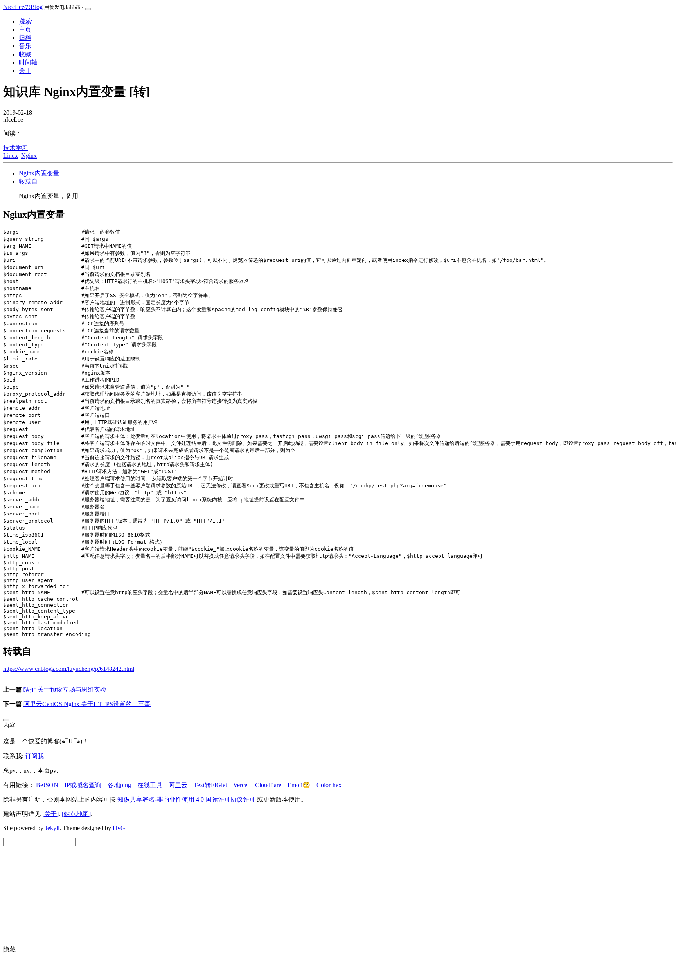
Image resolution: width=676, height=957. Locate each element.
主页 (25, 29)
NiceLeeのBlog (23, 7)
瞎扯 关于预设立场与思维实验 (64, 689)
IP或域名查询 (83, 785)
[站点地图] (76, 814)
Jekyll (52, 828)
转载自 (28, 181)
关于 (25, 70)
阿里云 (178, 785)
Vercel (241, 785)
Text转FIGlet (210, 785)
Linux (10, 155)
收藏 (25, 54)
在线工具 (149, 785)
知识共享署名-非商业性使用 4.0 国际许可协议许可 (186, 799)
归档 (25, 37)
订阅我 (34, 756)
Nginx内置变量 (39, 173)
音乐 (25, 46)
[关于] (50, 814)
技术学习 (15, 147)
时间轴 (28, 62)
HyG (119, 828)
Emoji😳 (299, 785)
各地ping (119, 785)
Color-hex (329, 785)
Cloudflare (268, 785)
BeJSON (47, 785)
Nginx (29, 155)
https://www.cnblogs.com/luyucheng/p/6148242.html (68, 668)
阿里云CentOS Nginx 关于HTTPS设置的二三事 (87, 704)
